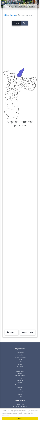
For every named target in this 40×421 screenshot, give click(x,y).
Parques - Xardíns (20, 375)
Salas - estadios (20, 385)
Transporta (20, 392)
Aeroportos (20, 352)
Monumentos (20, 371)
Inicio (6, 15)
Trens (20, 389)
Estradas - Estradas (20, 357)
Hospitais (20, 366)
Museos (20, 373)
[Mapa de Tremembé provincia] (20, 94)
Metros (20, 369)
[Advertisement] (20, 45)
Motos (20, 394)
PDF (24, 23)
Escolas (20, 364)
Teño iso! (20, 418)
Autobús (20, 362)
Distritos (13, 15)
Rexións (20, 382)
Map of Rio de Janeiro (20, 406)
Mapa (16, 23)
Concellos (20, 387)
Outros (20, 359)
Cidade (20, 396)
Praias (20, 378)
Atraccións (20, 355)
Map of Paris (20, 404)
